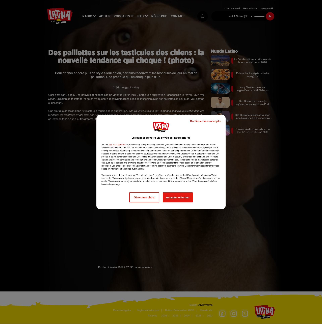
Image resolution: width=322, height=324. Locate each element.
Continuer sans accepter (205, 121)
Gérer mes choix (144, 197)
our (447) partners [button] (117, 144)
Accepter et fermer (178, 197)
